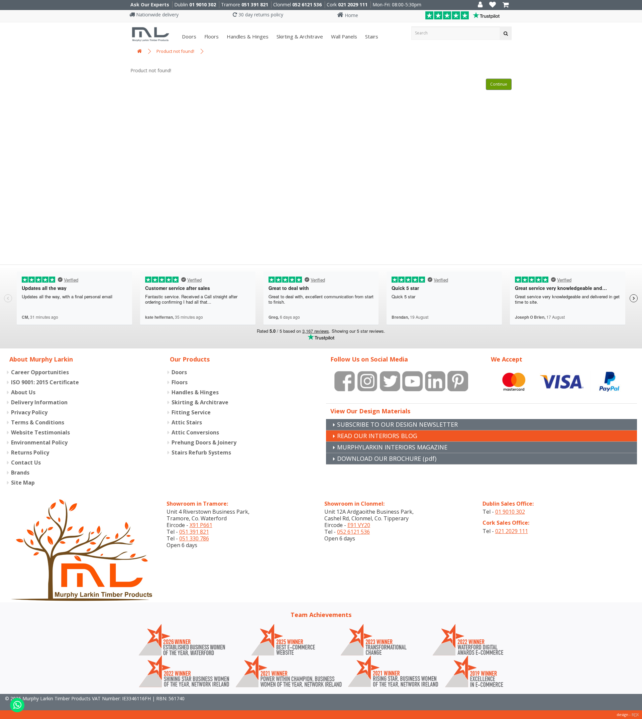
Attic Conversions (195, 432)
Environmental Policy (39, 442)
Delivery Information (39, 402)
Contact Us (26, 462)
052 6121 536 (307, 4)
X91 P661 (201, 525)
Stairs (371, 36)
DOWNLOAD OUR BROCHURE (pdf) (386, 458)
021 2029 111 (352, 4)
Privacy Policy (29, 412)
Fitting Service (191, 412)
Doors (188, 36)
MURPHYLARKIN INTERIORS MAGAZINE (392, 447)
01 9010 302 (202, 4)
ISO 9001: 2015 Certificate (45, 382)
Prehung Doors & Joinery (204, 442)
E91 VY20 (358, 525)
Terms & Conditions (37, 422)
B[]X (635, 714)
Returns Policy (30, 452)
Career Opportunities (40, 372)
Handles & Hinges (247, 36)
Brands (20, 472)
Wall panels (343, 36)
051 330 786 (194, 538)
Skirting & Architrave (299, 36)
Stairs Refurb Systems (201, 452)
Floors (211, 36)
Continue (498, 84)
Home (350, 15)
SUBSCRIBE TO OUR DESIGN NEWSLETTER (397, 424)
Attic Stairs (187, 422)
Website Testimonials (40, 432)
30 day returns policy (260, 14)
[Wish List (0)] (492, 5)
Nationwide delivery (157, 14)
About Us (23, 392)
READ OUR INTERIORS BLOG (377, 436)
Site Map (23, 482)
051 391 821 (254, 4)
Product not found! (175, 51)
